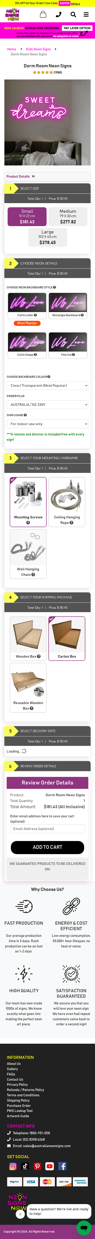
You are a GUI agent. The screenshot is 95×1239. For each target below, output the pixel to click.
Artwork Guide (18, 1116)
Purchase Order (19, 1106)
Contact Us (15, 1079)
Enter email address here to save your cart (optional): (42, 819)
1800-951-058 (40, 1133)
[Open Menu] (86, 15)
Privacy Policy (17, 1084)
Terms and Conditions (23, 1095)
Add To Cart (47, 847)
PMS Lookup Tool (20, 1111)
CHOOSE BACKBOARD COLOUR (27, 376)
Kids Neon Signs (38, 49)
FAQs (11, 1074)
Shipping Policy (18, 1100)
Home (11, 49)
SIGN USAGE (15, 415)
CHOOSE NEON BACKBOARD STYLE (30, 287)
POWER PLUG (15, 396)
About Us (14, 1064)
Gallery (12, 1069)
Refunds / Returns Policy (25, 1090)
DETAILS (75, 4)
